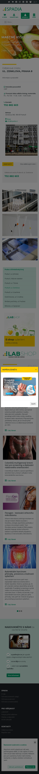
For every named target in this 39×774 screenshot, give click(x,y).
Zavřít (33, 404)
